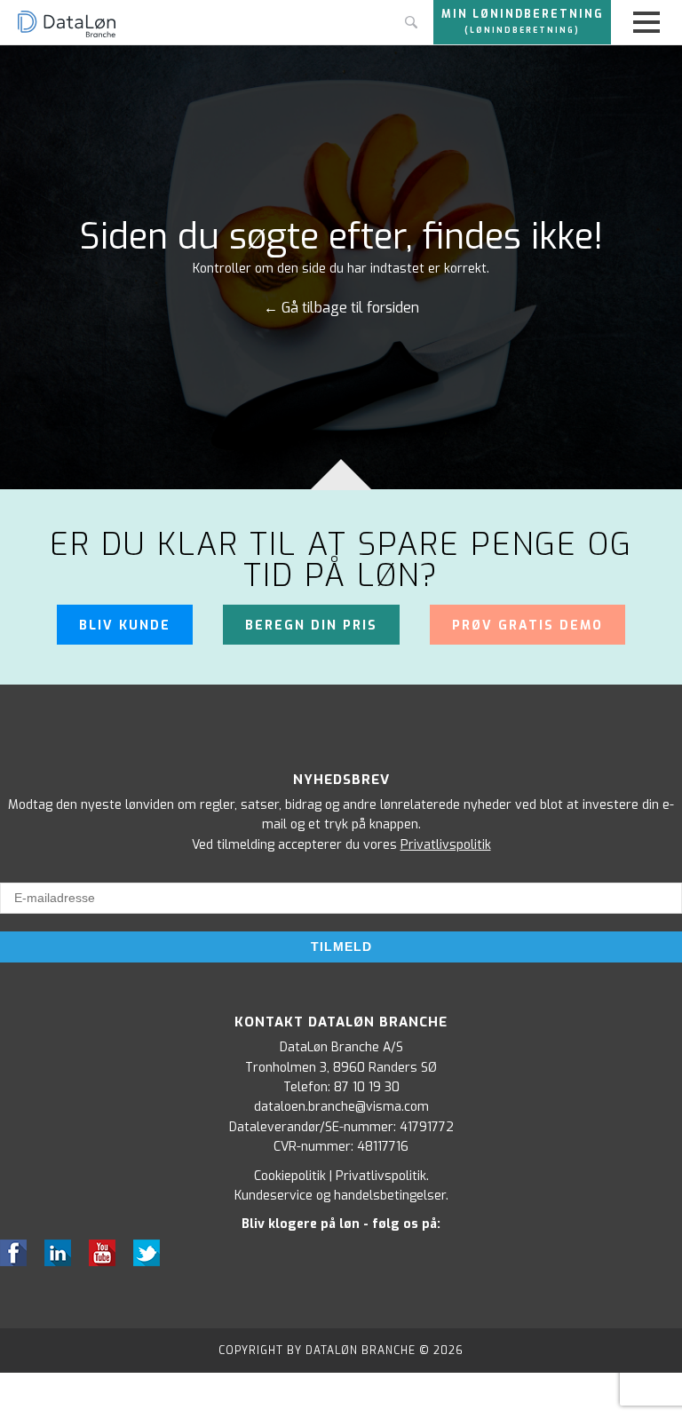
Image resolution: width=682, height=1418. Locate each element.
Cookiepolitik (290, 1176)
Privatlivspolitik (445, 844)
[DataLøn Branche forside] (66, 35)
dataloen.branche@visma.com (341, 1106)
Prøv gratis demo (527, 625)
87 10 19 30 (367, 1087)
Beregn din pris (311, 625)
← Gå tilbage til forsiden (341, 308)
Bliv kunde (124, 625)
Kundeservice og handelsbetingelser (340, 1195)
